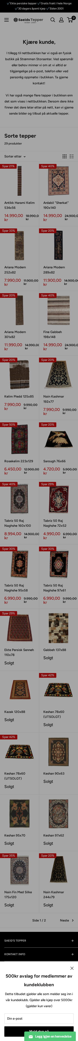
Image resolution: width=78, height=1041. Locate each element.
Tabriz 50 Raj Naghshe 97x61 (54, 587)
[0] (70, 19)
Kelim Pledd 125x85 (19, 396)
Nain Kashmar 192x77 (53, 399)
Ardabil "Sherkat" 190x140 (56, 205)
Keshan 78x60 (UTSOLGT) (53, 714)
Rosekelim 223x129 (18, 461)
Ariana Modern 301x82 (15, 334)
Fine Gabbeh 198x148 (52, 334)
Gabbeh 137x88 (54, 650)
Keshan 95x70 (14, 835)
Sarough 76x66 (54, 461)
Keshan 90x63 (53, 773)
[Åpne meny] (6, 20)
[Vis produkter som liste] (72, 156)
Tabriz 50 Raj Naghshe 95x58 (16, 587)
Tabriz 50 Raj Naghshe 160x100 (17, 523)
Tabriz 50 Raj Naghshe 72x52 (55, 523)
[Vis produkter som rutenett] (65, 156)
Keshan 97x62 (53, 835)
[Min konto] (61, 19)
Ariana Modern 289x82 (54, 269)
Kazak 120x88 (14, 712)
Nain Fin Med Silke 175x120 (18, 894)
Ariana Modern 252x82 (15, 269)
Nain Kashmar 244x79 (53, 894)
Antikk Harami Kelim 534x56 (19, 205)
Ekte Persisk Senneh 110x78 (19, 652)
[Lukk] (72, 968)
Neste (64, 920)
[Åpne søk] (52, 19)
